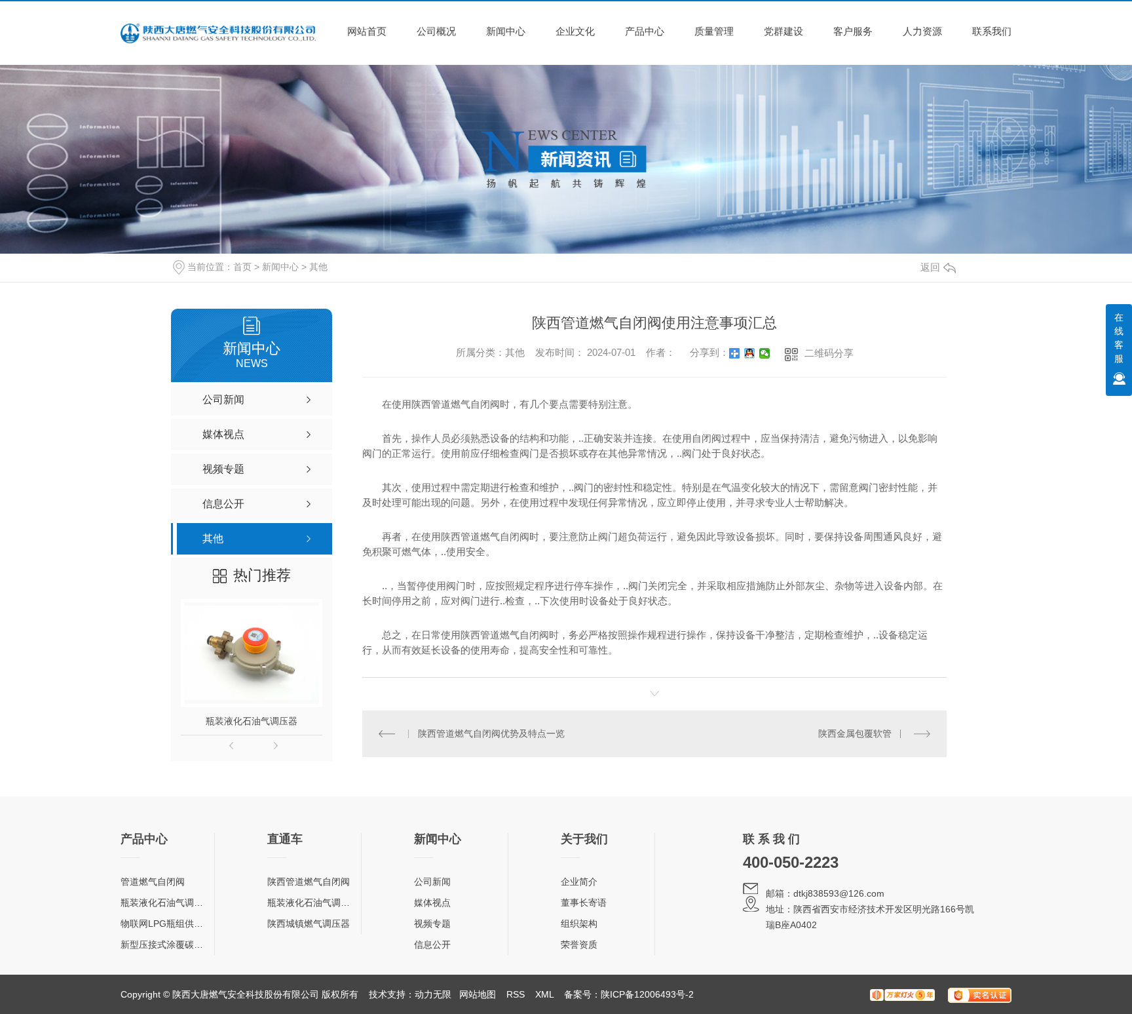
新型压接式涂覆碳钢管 (166, 944)
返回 (930, 267)
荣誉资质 (579, 944)
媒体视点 (432, 902)
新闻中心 (505, 31)
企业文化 (575, 31)
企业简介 (579, 881)
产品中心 (644, 31)
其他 (318, 267)
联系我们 (991, 31)
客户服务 (853, 31)
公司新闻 (432, 881)
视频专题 (432, 923)
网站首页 (367, 31)
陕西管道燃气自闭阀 (308, 881)
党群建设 (783, 31)
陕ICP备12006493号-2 (647, 994)
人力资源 (922, 31)
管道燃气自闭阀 (153, 881)
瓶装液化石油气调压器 (251, 721)
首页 (242, 267)
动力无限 (433, 994)
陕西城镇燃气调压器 (308, 923)
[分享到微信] (764, 353)
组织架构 (579, 923)
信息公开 (432, 944)
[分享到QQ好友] (749, 353)
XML (544, 994)
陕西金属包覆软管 (855, 733)
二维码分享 (829, 353)
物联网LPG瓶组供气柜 (166, 923)
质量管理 (714, 31)
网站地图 (477, 994)
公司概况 (436, 31)
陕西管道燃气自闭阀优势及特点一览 (491, 733)
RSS (515, 994)
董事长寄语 (584, 902)
